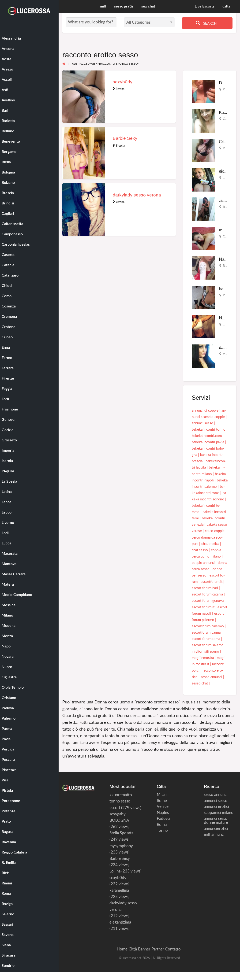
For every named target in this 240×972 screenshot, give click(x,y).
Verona (120, 202)
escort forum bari (205, 588)
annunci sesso (202, 423)
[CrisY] (203, 150)
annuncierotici (216, 829)
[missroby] (203, 238)
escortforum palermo (208, 626)
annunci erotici (216, 807)
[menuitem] (204, 6)
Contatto (173, 949)
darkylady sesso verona (137, 194)
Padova (163, 818)
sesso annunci (211, 677)
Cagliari (228, 236)
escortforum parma (206, 632)
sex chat (148, 6)
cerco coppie (215, 531)
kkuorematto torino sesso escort (120, 801)
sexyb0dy (122, 81)
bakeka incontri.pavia (208, 442)
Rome (162, 801)
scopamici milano (218, 813)
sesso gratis (123, 6)
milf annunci (214, 834)
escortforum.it (211, 582)
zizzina (225, 200)
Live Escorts (204, 6)
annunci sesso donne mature (216, 820)
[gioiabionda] (203, 179)
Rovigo (120, 89)
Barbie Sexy (125, 138)
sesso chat (200, 683)
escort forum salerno (208, 645)
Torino (162, 830)
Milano (227, 324)
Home (122, 949)
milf (103, 6)
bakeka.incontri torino (208, 429)
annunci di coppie (205, 410)
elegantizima (120, 922)
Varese (227, 148)
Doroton (227, 83)
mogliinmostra (203, 658)
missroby (227, 230)
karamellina (119, 890)
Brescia (120, 145)
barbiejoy (227, 289)
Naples (163, 813)
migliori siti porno (205, 651)
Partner (157, 949)
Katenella (227, 112)
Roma (226, 89)
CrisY (223, 142)
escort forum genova (208, 600)
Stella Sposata (121, 833)
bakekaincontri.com (207, 436)
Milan (161, 795)
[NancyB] (203, 268)
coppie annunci (203, 563)
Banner (144, 949)
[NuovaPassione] (203, 326)
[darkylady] (203, 356)
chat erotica (210, 544)
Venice (163, 807)
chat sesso (200, 550)
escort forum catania (207, 594)
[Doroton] (203, 91)
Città (226, 6)
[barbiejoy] (203, 297)
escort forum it (203, 607)
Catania (228, 119)
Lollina (114, 871)
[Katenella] (203, 121)
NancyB (226, 259)
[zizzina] (203, 209)
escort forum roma (206, 639)
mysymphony (121, 846)
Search (209, 23)
